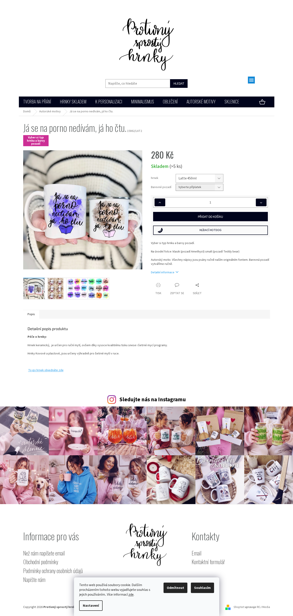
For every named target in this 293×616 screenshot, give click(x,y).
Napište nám (34, 579)
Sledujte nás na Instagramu (152, 399)
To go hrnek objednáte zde (46, 370)
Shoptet (239, 607)
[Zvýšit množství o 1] (159, 202)
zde (131, 594)
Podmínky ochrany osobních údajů (53, 571)
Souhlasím (202, 587)
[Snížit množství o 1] (261, 202)
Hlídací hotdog (210, 230)
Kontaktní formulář (208, 562)
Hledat (179, 83)
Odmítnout (175, 587)
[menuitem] (37, 102)
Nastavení (91, 605)
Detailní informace (162, 272)
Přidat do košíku (210, 216)
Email (196, 553)
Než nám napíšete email (44, 553)
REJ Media (263, 607)
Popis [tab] (31, 314)
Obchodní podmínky (40, 562)
